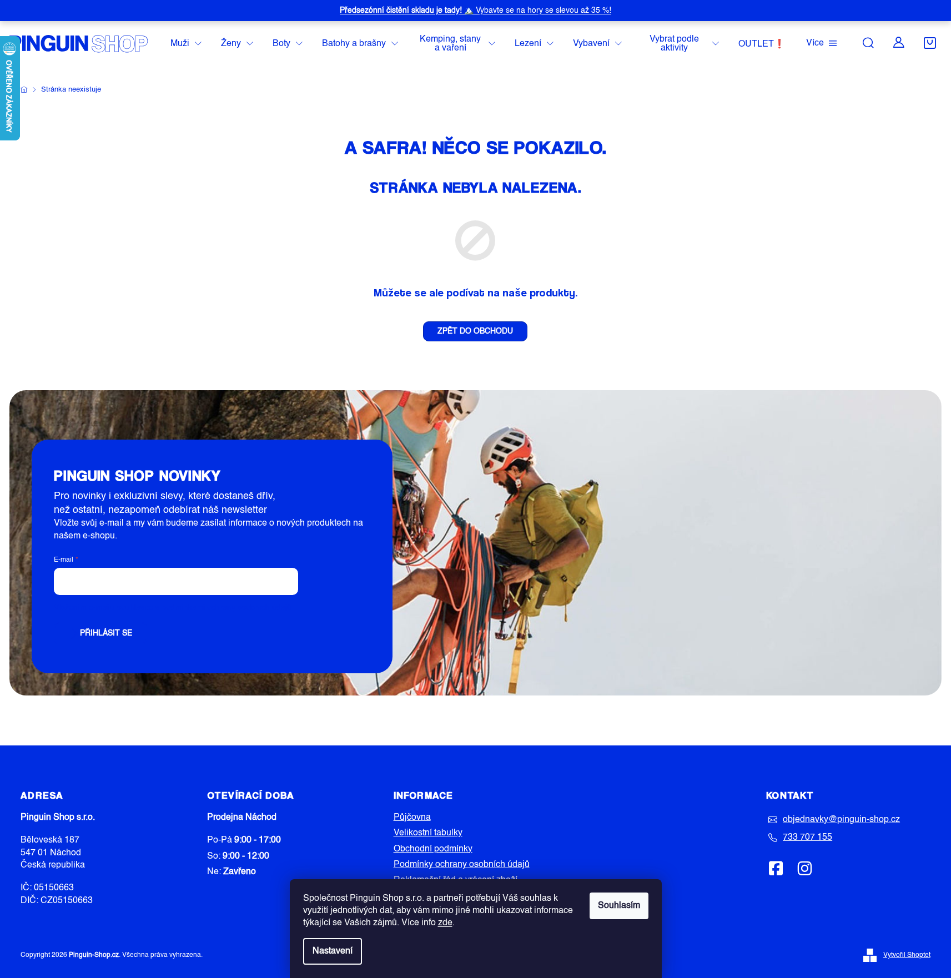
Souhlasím (619, 905)
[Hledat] (868, 43)
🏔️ (475, 10)
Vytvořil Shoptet (906, 955)
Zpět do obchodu (475, 331)
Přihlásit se (106, 633)
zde (445, 923)
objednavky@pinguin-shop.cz (841, 819)
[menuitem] (186, 44)
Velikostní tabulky (428, 833)
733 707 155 (807, 837)
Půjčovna (412, 817)
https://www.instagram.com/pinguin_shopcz (804, 868)
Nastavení (333, 951)
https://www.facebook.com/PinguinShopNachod (776, 868)
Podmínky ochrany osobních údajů (462, 864)
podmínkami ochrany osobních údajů (226, 608)
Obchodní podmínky (433, 849)
